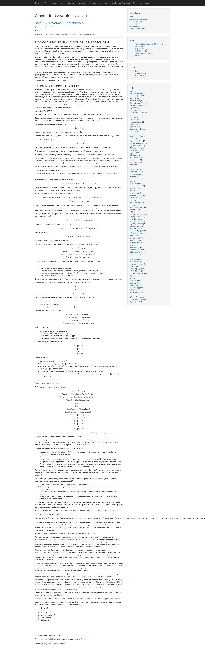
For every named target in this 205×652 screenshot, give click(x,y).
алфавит (91, 34)
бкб (138, 98)
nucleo (140, 223)
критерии (136, 138)
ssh (141, 264)
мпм (131, 219)
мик (137, 209)
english (132, 124)
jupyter (143, 136)
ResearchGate (140, 75)
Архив (62, 3)
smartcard (133, 264)
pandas (132, 240)
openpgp (142, 231)
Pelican (53, 639)
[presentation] (90, 118)
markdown (141, 150)
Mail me (137, 55)
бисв (131, 98)
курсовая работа (136, 141)
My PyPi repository (142, 51)
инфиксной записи (57, 586)
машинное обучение (135, 153)
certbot (135, 107)
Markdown (109, 582)
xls (139, 302)
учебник (142, 297)
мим (143, 209)
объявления (134, 226)
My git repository (141, 48)
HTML (117, 582)
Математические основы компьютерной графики (136, 191)
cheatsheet (134, 110)
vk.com (137, 71)
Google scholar (140, 73)
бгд (139, 96)
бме (131, 100)
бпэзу (138, 103)
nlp (133, 223)
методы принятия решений (137, 205)
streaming (133, 268)
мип (142, 212)
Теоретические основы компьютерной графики (137, 279)
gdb (143, 129)
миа (141, 207)
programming (135, 247)
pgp (139, 240)
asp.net (132, 96)
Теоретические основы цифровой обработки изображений (137, 288)
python (132, 249)
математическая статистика (136, 168)
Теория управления (141, 3)
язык (80, 34)
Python (83, 639)
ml (134, 216)
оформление (135, 228)
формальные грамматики (68, 34)
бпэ (138, 100)
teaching (141, 271)
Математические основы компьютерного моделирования (136, 182)
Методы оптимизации (76, 3)
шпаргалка (134, 254)
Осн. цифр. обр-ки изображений (117, 3)
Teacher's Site (41, 2)
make (134, 148)
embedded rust (135, 122)
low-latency (142, 143)
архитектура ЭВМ (136, 93)
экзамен (133, 119)
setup (141, 252)
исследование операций (135, 134)
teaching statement (139, 273)
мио (134, 212)
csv (143, 112)
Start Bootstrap (53, 644)
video (144, 299)
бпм (145, 103)
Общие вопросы (94, 3)
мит (131, 214)
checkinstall (134, 112)
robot (140, 249)
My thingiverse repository (144, 53)
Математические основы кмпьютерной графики (138, 173)
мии (131, 209)
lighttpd (132, 143)
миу (138, 214)
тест (134, 297)
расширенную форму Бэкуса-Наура (78, 576)
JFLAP (58, 595)
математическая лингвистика (136, 158)
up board (135, 299)
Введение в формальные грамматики (59, 23)
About (54, 3)
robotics (133, 252)
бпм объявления (139, 105)
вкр (133, 302)
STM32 (137, 266)
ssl (131, 266)
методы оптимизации (137, 196)
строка (85, 34)
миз (145, 214)
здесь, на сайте (116, 598)
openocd (133, 231)
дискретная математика (48, 34)
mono (140, 216)
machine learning (138, 145)
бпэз (131, 103)
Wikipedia (76, 584)
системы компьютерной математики (135, 259)
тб (133, 271)
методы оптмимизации (135, 201)
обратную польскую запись (76, 586)
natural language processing (137, 220)
